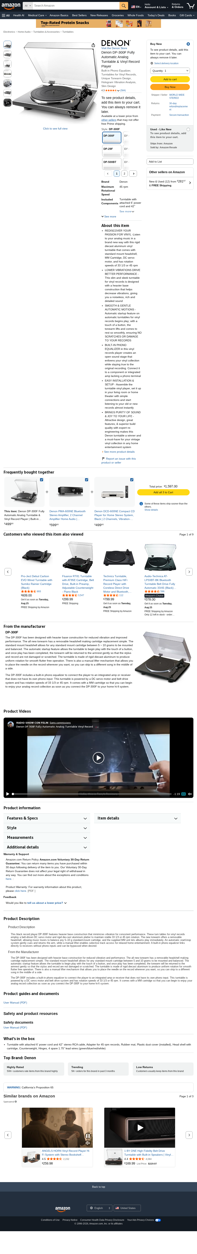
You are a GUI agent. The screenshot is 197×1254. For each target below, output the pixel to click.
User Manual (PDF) (15, 1002)
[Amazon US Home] (62, 1210)
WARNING (13, 1087)
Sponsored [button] (8, 1101)
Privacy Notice (70, 1220)
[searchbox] (76, 5)
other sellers (108, 119)
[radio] (7, 45)
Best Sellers (79, 15)
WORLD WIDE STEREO (176, 96)
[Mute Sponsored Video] (88, 1143)
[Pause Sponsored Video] (88, 1136)
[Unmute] (190, 794)
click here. (21, 890)
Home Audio (24, 32)
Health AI (18, 15)
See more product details (119, 451)
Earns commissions (60, 722)
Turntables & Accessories (46, 32)
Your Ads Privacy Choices (140, 1220)
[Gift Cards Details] (193, 15)
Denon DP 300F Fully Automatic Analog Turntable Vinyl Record (54, 726)
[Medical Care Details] (46, 15)
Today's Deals (156, 15)
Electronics (9, 32)
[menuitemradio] (183, 794)
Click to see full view (55, 128)
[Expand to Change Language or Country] (140, 7)
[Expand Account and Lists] (167, 7)
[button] (5, 15)
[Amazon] (11, 6)
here (8, 878)
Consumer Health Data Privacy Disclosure (102, 1220)
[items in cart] (190, 6)
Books (172, 15)
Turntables (67, 32)
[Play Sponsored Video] (140, 1127)
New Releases (99, 15)
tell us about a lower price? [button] (45, 902)
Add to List (155, 161)
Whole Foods (136, 15)
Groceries (118, 15)
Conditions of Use (50, 1220)
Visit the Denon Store (114, 48)
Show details (151, 510)
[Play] (7, 794)
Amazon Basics (59, 15)
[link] (69, 491)
